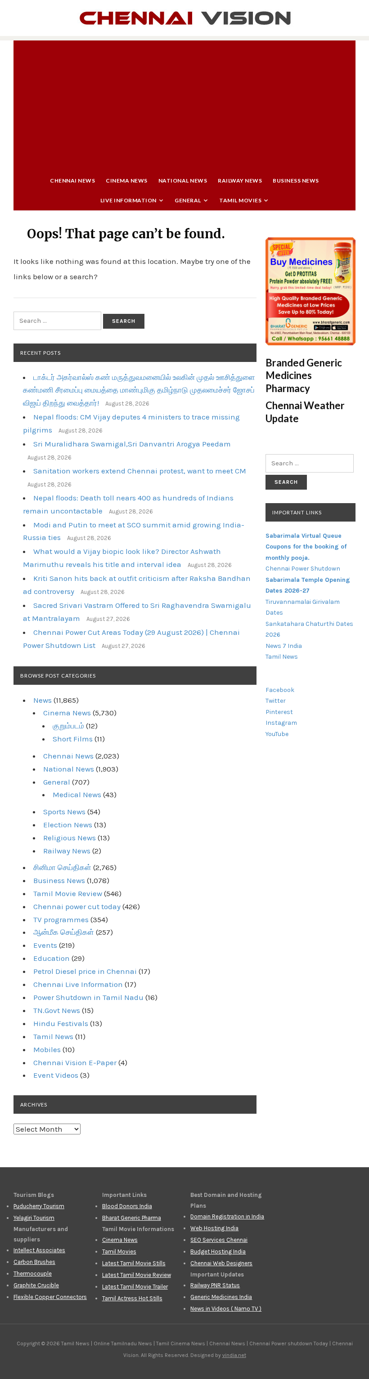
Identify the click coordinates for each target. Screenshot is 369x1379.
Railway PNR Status (215, 1285)
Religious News (69, 837)
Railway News (240, 180)
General (188, 200)
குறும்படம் (68, 725)
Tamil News (53, 1036)
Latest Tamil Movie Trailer (135, 1286)
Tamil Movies (240, 200)
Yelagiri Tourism (34, 1217)
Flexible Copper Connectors (50, 1297)
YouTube (277, 734)
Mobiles (47, 1049)
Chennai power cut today (77, 906)
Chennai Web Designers (221, 1263)
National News (182, 180)
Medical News (77, 794)
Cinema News (127, 180)
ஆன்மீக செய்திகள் (63, 932)
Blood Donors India (127, 1206)
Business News (296, 180)
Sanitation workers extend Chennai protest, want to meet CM (139, 470)
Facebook (280, 690)
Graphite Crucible (36, 1285)
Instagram (281, 723)
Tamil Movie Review (67, 893)
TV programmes (61, 919)
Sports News (64, 811)
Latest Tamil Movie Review (136, 1275)
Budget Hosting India (218, 1251)
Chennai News (72, 180)
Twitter (276, 701)
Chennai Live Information (78, 984)
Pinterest (279, 712)
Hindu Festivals (60, 1023)
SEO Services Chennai (219, 1239)
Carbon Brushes (34, 1262)
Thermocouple (33, 1273)
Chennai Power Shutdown (303, 568)
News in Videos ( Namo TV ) (225, 1308)
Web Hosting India (214, 1228)
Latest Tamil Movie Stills (134, 1263)
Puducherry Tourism (39, 1206)
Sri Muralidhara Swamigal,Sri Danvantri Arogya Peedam (132, 443)
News (42, 700)
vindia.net (234, 1355)
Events (45, 945)
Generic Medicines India (221, 1297)
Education (51, 958)
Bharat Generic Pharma (131, 1217)
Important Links (297, 512)
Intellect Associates (39, 1250)
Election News (67, 824)
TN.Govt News (56, 1010)
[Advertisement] (184, 103)
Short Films (73, 738)
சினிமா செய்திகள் (62, 867)
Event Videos (55, 1075)
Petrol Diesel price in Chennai (85, 971)
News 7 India (284, 646)
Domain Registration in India (227, 1216)
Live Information (128, 200)
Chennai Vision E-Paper (75, 1062)
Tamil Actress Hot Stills (132, 1298)
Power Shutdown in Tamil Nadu (88, 997)
